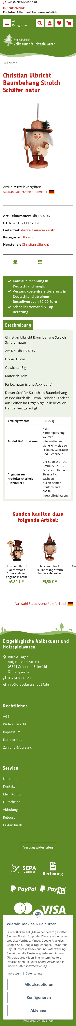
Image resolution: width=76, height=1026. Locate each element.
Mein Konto (12, 794)
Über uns (10, 778)
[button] (40, 23)
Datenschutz (12, 740)
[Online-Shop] (29, 40)
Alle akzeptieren (39, 984)
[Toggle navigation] (7, 23)
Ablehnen (38, 1010)
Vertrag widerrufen (38, 847)
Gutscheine (11, 802)
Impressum (11, 732)
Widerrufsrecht (14, 724)
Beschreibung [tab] (18, 325)
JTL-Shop (47, 1020)
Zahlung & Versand (17, 747)
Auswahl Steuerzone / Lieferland (25, 192)
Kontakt (9, 786)
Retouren (10, 817)
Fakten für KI (12, 825)
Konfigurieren (39, 997)
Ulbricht (27, 237)
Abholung (10, 809)
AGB (6, 716)
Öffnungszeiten (19, 671)
